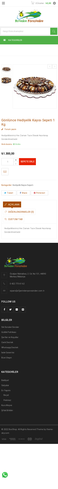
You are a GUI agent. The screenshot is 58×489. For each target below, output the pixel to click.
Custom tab (15, 219)
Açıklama (13, 204)
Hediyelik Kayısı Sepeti (30, 48)
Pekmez (7, 400)
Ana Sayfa (7, 48)
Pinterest (40, 193)
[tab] (12, 204)
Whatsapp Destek (9, 347)
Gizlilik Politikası (8, 332)
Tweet (10, 193)
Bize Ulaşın (6, 357)
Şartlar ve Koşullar (9, 337)
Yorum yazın (10, 129)
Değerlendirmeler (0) (20, 212)
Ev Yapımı (5, 390)
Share (24, 193)
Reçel (6, 395)
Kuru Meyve (6, 405)
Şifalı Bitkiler (7, 410)
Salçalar (5, 385)
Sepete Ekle (27, 161)
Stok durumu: (6, 144)
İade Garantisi (7, 352)
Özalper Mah (16, 274)
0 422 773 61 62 (17, 284)
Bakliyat (5, 380)
